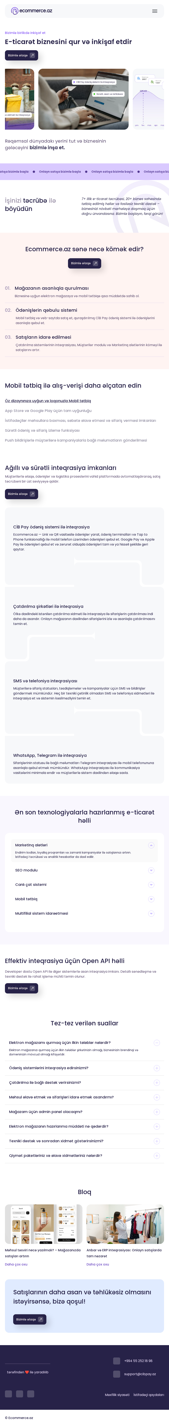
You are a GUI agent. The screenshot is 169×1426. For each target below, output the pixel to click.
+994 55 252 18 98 (138, 1361)
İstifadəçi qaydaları (149, 1394)
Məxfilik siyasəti (117, 1394)
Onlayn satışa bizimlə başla (46, 172)
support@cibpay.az (140, 1374)
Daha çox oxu (16, 1264)
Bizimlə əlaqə (18, 55)
